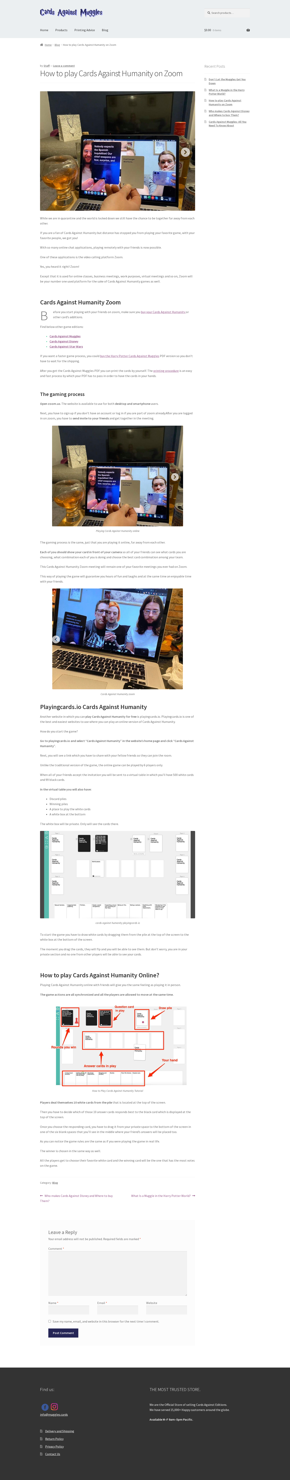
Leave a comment (64, 65)
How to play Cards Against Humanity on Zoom (225, 102)
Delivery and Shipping (59, 1431)
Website (151, 1303)
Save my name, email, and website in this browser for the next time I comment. (106, 1321)
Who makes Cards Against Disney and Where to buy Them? (76, 1198)
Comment (56, 1249)
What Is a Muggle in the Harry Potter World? (161, 1196)
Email (102, 1303)
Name (53, 1303)
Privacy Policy (54, 1446)
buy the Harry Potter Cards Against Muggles (129, 356)
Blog (105, 30)
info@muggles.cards (54, 1414)
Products (61, 30)
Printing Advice (84, 30)
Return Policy (54, 1439)
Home (44, 30)
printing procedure (166, 371)
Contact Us (52, 1454)
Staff (47, 65)
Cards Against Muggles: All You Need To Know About (227, 123)
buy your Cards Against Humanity (163, 312)
